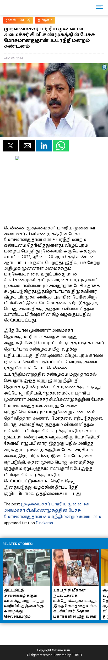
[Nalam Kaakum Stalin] (54, 220)
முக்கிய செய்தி (18, 20)
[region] (42, 632)
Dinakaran (44, 523)
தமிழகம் (45, 20)
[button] (10, 145)
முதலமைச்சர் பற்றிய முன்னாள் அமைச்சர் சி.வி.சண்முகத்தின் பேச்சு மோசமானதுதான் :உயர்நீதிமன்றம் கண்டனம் (52, 510)
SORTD (77, 655)
